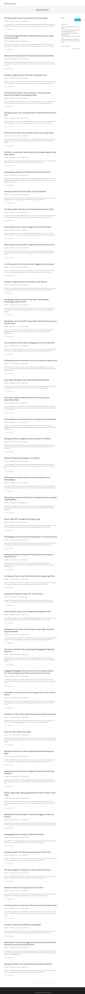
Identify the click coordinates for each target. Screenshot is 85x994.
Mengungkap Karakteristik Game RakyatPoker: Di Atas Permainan (30, 537)
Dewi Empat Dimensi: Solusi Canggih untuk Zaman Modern (27, 227)
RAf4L (7, 21)
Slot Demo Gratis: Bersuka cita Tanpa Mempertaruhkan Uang (28, 209)
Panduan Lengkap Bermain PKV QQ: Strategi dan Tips (25, 75)
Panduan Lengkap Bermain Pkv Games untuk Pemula (25, 282)
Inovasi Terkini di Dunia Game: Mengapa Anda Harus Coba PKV (29, 343)
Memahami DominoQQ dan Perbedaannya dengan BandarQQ (29, 56)
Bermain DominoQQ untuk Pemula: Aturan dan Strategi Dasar (29, 133)
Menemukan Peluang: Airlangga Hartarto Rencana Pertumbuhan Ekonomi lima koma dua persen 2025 (30, 943)
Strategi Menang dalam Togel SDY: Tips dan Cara (23, 594)
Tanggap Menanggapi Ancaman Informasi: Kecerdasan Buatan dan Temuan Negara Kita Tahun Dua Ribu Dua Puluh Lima (29, 672)
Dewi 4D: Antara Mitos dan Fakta (17, 732)
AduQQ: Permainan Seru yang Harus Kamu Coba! (23, 887)
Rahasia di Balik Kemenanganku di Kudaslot (22, 458)
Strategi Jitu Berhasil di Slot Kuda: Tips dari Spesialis (25, 191)
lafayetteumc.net (10, 3)
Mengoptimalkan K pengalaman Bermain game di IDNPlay (27, 439)
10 (52, 982)
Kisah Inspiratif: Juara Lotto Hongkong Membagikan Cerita (27, 611)
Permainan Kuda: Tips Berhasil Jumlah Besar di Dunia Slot (27, 852)
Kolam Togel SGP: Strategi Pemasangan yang (22, 519)
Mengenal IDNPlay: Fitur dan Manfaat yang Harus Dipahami (28, 964)
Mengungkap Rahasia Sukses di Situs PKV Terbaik (24, 834)
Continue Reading (10, 30)
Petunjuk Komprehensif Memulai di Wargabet (22, 925)
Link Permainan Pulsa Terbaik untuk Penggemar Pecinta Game (29, 264)
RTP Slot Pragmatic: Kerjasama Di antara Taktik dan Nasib (27, 870)
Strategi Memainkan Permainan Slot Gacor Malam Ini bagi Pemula (30, 360)
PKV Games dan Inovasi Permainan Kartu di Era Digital (26, 18)
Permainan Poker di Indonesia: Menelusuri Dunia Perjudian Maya (30, 905)
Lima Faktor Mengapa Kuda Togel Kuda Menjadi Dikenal (26, 380)
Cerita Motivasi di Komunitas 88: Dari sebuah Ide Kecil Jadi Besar (30, 419)
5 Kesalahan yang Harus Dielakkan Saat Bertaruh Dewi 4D (27, 172)
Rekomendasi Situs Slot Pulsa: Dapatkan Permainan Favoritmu (29, 245)
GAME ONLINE (25, 21)
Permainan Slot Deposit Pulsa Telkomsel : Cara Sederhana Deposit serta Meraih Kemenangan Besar (27, 94)
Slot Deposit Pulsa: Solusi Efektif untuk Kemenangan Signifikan (29, 576)
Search (62, 17)
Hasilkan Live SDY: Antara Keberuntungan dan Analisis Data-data (30, 714)
